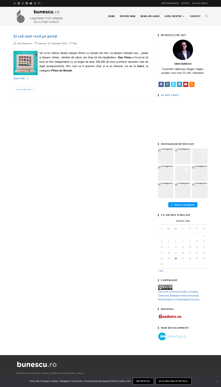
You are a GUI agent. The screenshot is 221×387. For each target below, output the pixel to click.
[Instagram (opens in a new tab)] (23, 3)
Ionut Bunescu (24, 43)
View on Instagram (184, 204)
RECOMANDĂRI (170, 3)
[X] (173, 84)
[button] (165, 156)
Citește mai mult (26, 89)
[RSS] (191, 84)
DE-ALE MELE (200, 3)
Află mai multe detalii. (173, 381)
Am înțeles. (143, 381)
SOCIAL (185, 3)
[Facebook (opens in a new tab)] (19, 3)
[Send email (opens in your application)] (39, 3)
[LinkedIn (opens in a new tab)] (27, 3)
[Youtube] (185, 84)
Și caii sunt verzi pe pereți (35, 36)
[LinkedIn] (179, 84)
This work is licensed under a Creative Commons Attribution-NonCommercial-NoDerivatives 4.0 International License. (179, 295)
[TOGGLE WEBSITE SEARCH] (206, 16)
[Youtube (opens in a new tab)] (31, 3)
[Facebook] (161, 84)
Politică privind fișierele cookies (32, 373)
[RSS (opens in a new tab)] (35, 3)
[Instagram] (167, 84)
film (75, 43)
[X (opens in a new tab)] (15, 3)
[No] (217, 381)
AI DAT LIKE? (170, 95)
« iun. (161, 270)
